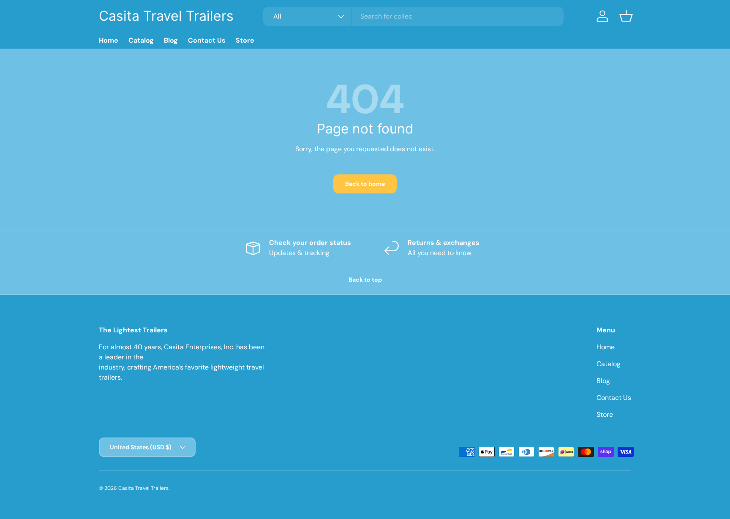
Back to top (365, 279)
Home (108, 40)
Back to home (365, 183)
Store (245, 40)
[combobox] (413, 16)
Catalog (141, 40)
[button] (626, 16)
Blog (171, 40)
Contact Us (207, 40)
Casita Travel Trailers (143, 488)
